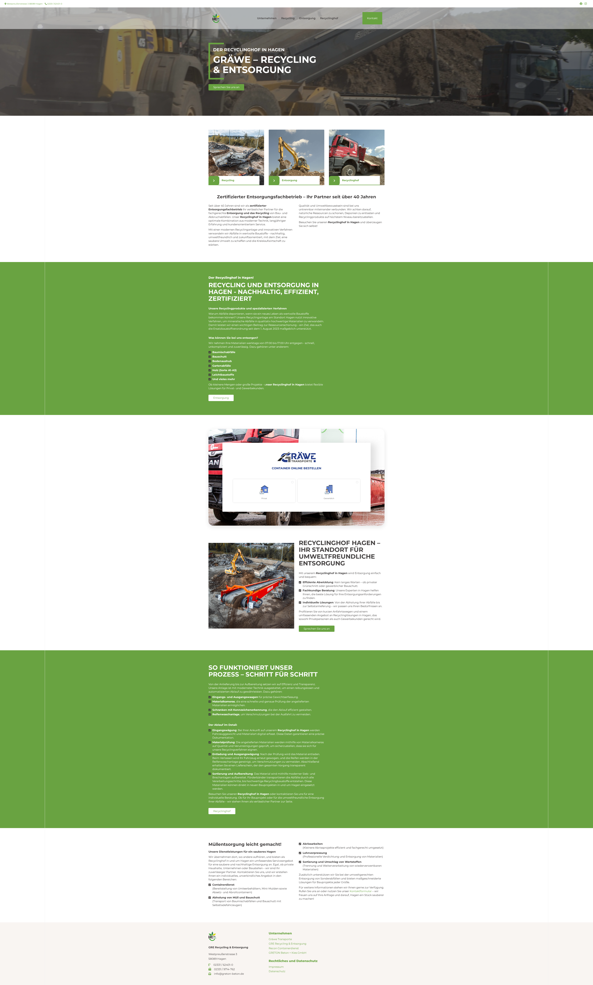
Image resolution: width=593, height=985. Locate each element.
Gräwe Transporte (280, 939)
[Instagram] (586, 3)
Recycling (288, 18)
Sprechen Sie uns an (226, 87)
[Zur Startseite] (216, 18)
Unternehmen (267, 18)
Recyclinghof (329, 18)
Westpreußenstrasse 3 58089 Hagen (24, 3)
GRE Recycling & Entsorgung (287, 943)
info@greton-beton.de (228, 973)
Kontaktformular (361, 891)
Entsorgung (307, 18)
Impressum (276, 966)
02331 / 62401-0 (54, 3)
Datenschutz (277, 971)
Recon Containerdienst (284, 948)
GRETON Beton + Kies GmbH (287, 952)
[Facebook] (581, 3)
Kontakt (372, 18)
